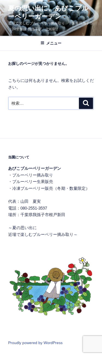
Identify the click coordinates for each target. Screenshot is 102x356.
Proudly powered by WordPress (35, 343)
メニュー (53, 43)
